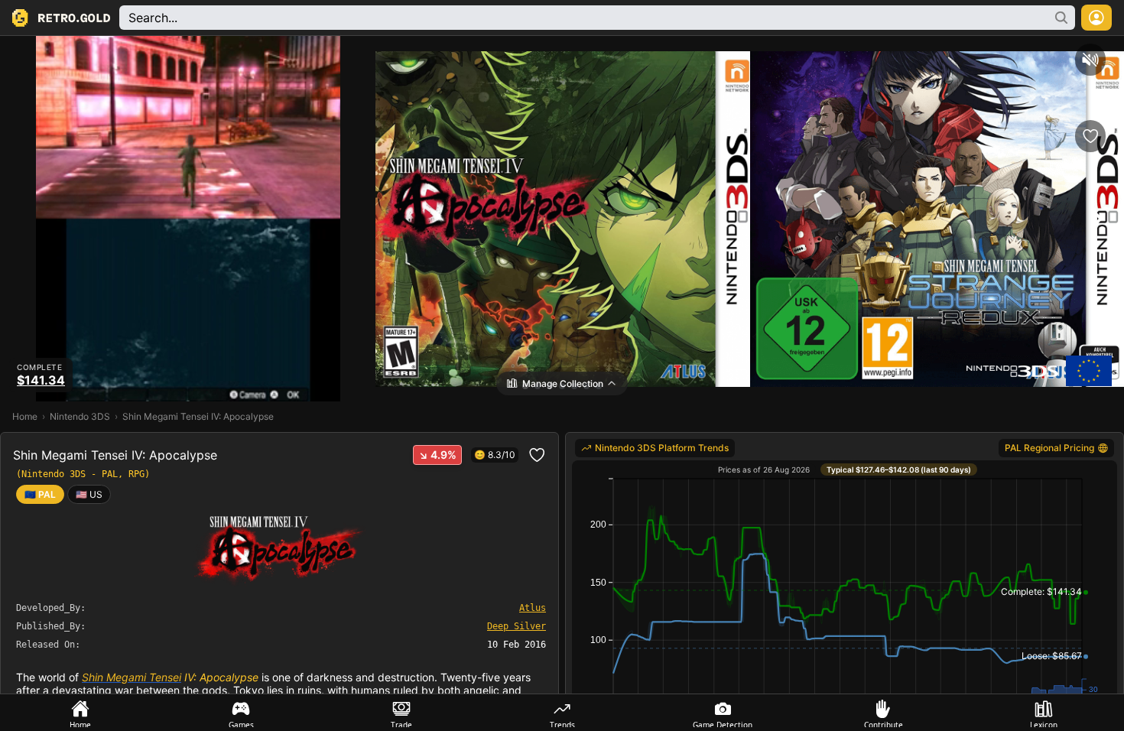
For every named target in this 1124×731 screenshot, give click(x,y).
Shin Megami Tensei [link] (131, 677)
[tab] (80, 712)
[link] (89, 494)
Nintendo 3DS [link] (80, 416)
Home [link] (24, 416)
